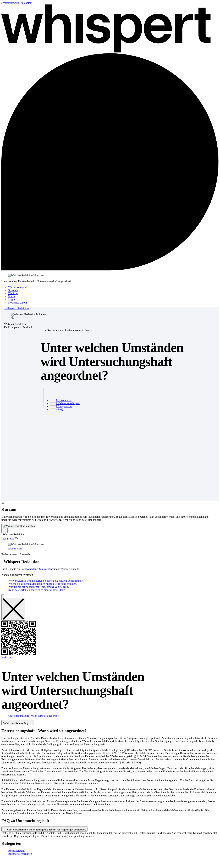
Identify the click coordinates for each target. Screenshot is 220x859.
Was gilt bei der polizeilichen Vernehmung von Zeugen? (38, 586)
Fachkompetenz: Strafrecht (35, 569)
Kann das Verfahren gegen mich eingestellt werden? (36, 589)
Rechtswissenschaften (20, 853)
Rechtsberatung (16, 850)
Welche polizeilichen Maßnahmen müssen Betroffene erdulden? (42, 583)
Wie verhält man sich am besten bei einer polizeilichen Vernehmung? (45, 580)
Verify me (6, 657)
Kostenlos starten (17, 302)
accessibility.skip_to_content (16, 2)
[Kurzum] (2, 503)
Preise (11, 296)
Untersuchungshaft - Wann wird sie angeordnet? (34, 715)
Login (11, 299)
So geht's (13, 290)
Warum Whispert (17, 287)
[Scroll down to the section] (4, 530)
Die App (13, 293)
